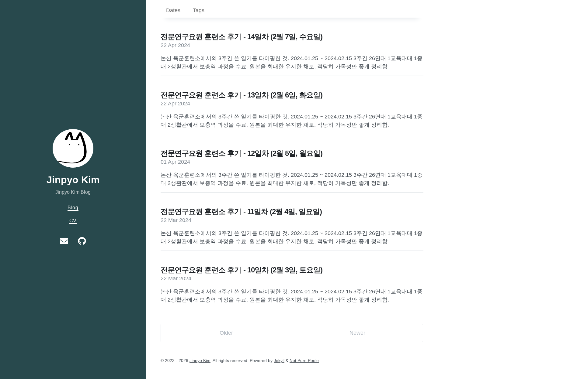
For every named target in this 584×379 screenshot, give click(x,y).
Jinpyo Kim (73, 179)
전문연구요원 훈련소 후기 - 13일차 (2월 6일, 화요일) (241, 95)
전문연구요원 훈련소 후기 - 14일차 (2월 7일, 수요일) (241, 36)
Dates (173, 10)
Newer (357, 333)
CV (73, 220)
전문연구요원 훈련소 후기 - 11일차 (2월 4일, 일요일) (241, 211)
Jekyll (279, 360)
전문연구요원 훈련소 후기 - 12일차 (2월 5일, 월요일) (241, 153)
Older (226, 333)
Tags (198, 10)
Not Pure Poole (304, 360)
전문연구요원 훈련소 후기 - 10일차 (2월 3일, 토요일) (241, 270)
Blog (73, 207)
